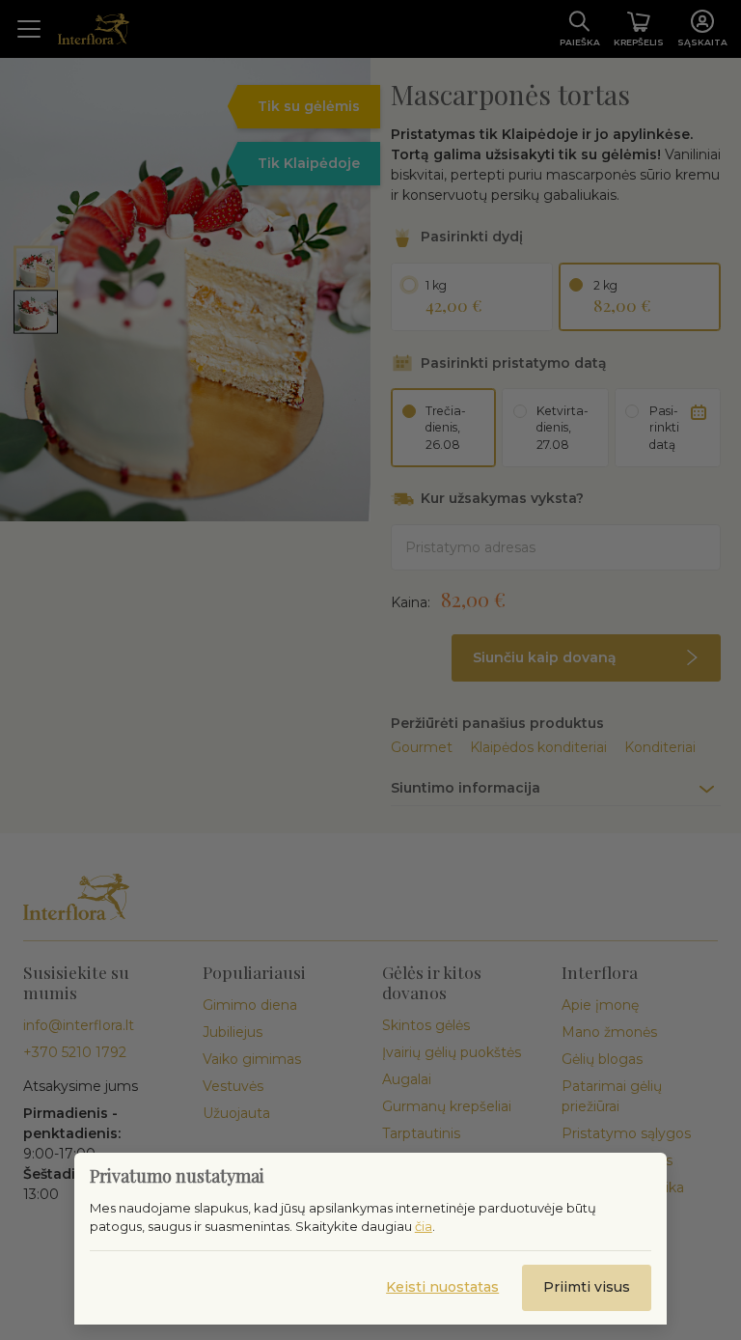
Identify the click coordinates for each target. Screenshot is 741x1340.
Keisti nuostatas (442, 1287)
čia (423, 1226)
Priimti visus (586, 1287)
